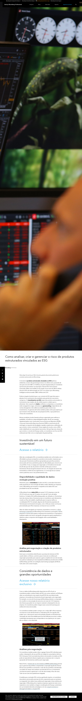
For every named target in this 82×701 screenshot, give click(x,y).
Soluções (31, 4)
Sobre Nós (47, 4)
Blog (39, 4)
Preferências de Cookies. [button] (17, 699)
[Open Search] (76, 4)
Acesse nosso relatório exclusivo (35, 582)
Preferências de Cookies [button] (59, 696)
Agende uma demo (67, 4)
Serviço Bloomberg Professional (13, 4)
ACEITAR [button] (73, 696)
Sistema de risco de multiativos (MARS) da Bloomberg (42, 664)
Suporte (56, 4)
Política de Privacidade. (25, 696)
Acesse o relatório (32, 450)
